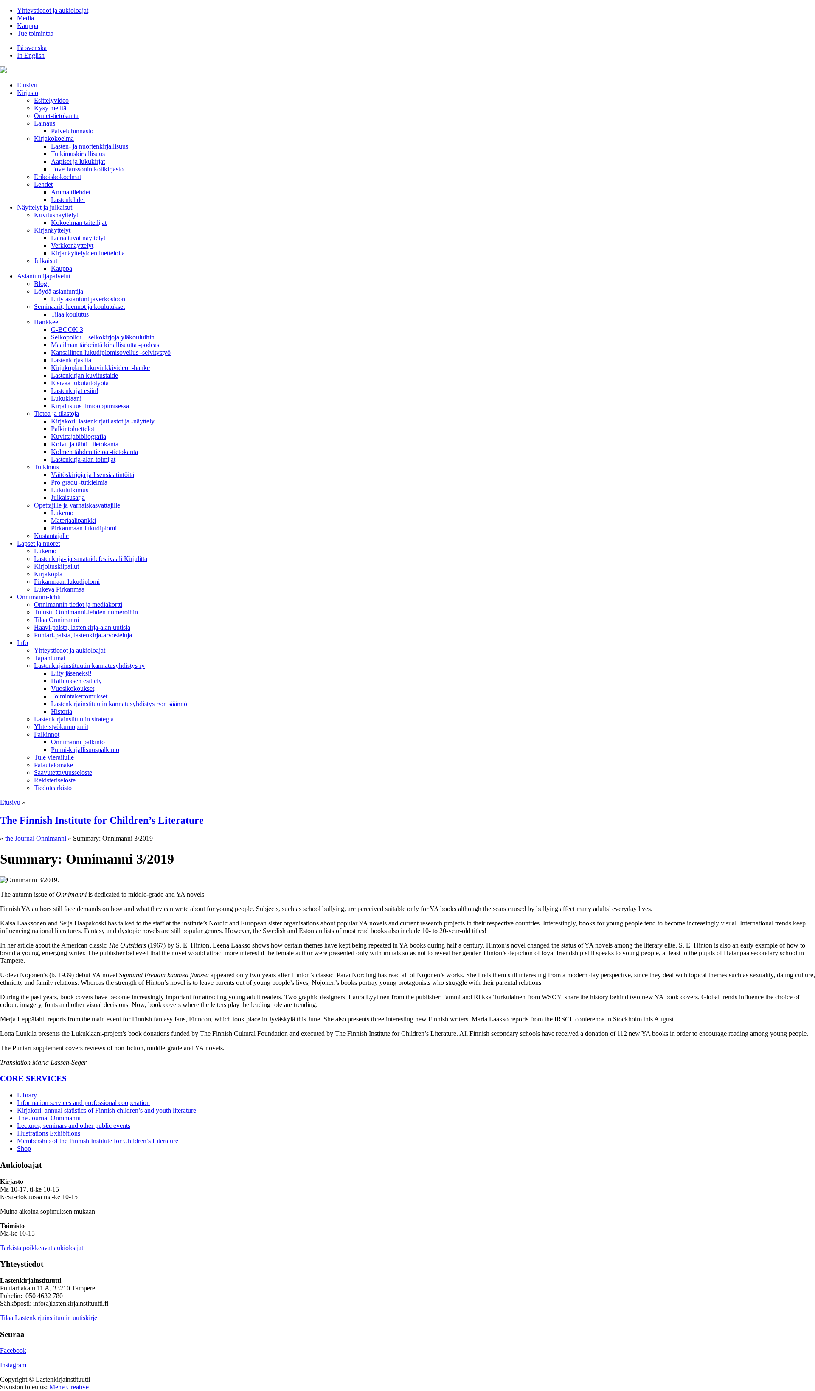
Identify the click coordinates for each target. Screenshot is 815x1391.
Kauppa (27, 25)
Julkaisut (45, 260)
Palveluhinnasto (72, 131)
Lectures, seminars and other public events (73, 1125)
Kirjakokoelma (54, 138)
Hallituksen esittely (76, 680)
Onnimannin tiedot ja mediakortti (78, 604)
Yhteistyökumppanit (61, 726)
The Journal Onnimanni (49, 1118)
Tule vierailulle (54, 757)
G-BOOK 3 (67, 329)
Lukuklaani (66, 398)
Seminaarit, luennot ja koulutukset (79, 306)
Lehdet (43, 184)
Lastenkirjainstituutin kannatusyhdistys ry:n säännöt (120, 703)
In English (31, 55)
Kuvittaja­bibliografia (78, 436)
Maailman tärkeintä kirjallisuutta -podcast (106, 344)
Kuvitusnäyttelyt (56, 215)
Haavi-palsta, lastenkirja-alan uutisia (82, 627)
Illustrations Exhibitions (48, 1133)
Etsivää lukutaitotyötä (80, 383)
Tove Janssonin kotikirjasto (87, 169)
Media (25, 18)
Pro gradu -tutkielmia (79, 482)
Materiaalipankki (73, 520)
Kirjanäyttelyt (52, 230)
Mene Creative (69, 1387)
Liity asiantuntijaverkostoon (88, 299)
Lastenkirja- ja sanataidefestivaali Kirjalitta (90, 558)
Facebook (13, 1350)
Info (22, 642)
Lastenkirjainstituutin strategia (74, 719)
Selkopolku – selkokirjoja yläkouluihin (103, 337)
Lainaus (44, 123)
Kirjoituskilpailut (56, 566)
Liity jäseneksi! (71, 673)
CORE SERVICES (33, 1078)
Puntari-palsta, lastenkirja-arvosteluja (83, 635)
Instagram (13, 1365)
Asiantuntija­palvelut (43, 276)
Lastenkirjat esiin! (74, 390)
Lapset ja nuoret (38, 543)
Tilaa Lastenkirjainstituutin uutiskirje (48, 1317)
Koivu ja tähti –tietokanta (84, 444)
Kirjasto (27, 92)
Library (27, 1095)
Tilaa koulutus (70, 314)
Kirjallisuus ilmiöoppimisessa (90, 405)
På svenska (32, 47)
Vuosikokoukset (72, 688)
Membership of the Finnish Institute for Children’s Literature (97, 1140)
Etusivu (27, 85)
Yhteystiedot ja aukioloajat (52, 10)
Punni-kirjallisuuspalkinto (85, 749)
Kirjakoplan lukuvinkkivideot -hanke (100, 367)
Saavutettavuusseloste (63, 772)
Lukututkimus (69, 490)
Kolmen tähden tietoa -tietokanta (94, 451)
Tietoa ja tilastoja (56, 413)
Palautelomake (53, 764)
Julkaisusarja (68, 497)
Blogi (41, 283)
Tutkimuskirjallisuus (78, 153)
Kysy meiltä (50, 108)
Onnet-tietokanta (56, 115)
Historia (61, 711)
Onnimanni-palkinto (78, 742)
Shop (24, 1148)
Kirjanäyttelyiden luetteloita (88, 253)
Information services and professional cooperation (83, 1102)
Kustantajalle (51, 535)
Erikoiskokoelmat (57, 176)
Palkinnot (46, 734)
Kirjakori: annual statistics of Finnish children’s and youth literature (106, 1110)
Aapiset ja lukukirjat (78, 161)
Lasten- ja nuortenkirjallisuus (89, 146)
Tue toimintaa (35, 33)
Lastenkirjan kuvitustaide (84, 375)
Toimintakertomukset (79, 696)
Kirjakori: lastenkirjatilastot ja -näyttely (103, 421)
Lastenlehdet (68, 199)
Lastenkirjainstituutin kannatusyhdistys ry (89, 665)
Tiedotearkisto (53, 787)
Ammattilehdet (70, 192)
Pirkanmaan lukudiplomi (84, 528)
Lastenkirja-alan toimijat (83, 459)
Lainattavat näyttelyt (78, 237)
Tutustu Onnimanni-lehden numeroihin (86, 612)
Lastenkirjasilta (71, 360)
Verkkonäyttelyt (72, 245)
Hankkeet (47, 321)
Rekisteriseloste (55, 780)
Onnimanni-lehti (39, 596)
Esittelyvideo (51, 100)
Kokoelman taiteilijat (79, 222)
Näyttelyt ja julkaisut (44, 207)
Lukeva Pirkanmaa (59, 589)
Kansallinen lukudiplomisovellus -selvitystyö (111, 352)
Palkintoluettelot (72, 428)
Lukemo (62, 512)
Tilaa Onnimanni (56, 619)
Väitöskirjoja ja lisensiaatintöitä (92, 474)
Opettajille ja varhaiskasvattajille (77, 505)
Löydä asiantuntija (58, 291)
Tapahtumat (49, 658)
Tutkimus (46, 467)
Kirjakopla (48, 574)
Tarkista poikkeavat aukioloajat (41, 1247)
